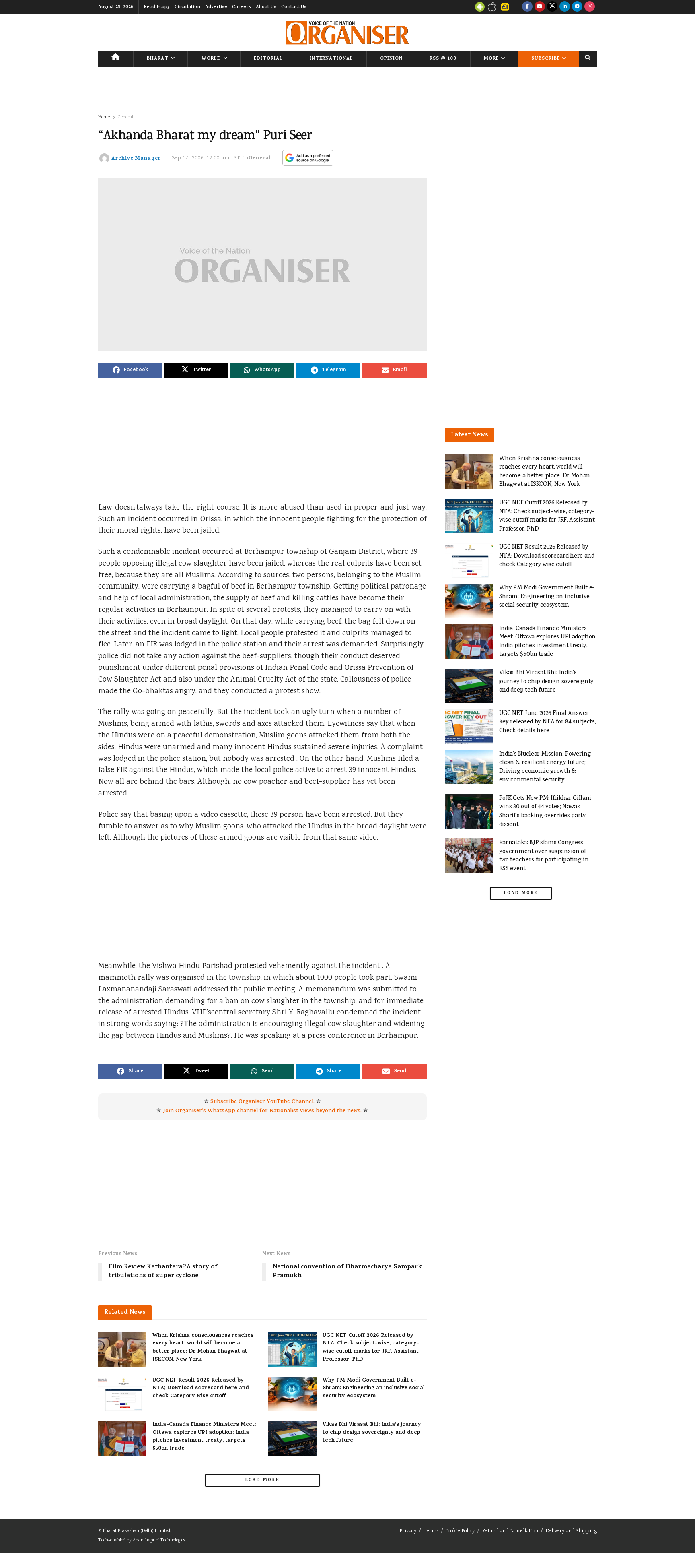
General (125, 117)
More (491, 59)
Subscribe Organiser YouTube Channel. (262, 1102)
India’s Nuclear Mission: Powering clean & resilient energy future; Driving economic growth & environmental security (545, 767)
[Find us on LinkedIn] (564, 7)
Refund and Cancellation (510, 1531)
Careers (241, 7)
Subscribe (545, 59)
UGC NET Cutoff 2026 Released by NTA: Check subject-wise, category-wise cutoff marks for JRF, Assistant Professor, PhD (371, 1347)
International (331, 59)
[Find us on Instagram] (589, 7)
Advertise (216, 7)
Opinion (391, 59)
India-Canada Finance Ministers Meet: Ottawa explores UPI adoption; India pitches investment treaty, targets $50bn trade (204, 1436)
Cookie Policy (460, 1531)
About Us (266, 7)
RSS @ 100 (443, 59)
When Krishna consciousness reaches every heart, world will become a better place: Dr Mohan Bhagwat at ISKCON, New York (202, 1347)
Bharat (158, 59)
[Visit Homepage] (347, 33)
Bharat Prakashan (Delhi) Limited (136, 1531)
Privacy (407, 1531)
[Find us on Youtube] (540, 7)
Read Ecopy (157, 7)
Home (104, 117)
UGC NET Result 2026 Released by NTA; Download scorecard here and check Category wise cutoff (200, 1388)
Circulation (187, 7)
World (211, 59)
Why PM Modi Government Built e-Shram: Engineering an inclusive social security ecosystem (374, 1388)
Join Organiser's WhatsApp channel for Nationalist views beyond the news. (262, 1111)
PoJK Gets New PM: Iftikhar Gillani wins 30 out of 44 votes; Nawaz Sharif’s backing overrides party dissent (545, 811)
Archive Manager (136, 158)
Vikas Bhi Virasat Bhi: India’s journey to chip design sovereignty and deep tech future (372, 1432)
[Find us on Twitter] (552, 7)
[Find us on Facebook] (527, 7)
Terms (431, 1531)
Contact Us (293, 7)
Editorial (268, 59)
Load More (262, 1480)
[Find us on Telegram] (577, 7)
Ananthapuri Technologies (159, 1540)
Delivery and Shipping (571, 1531)
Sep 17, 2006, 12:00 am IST (206, 158)
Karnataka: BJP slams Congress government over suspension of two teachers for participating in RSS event (544, 856)
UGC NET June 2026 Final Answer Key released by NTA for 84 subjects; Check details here (547, 722)
